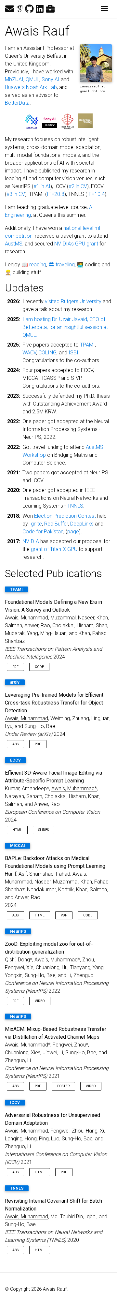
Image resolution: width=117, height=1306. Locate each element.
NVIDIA (30, 541)
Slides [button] (43, 830)
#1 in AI (41, 186)
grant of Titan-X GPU (54, 549)
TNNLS (75, 506)
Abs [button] (15, 744)
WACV (29, 352)
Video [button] (40, 1001)
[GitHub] (29, 9)
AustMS (13, 244)
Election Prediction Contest (65, 516)
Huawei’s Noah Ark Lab (31, 87)
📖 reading (33, 264)
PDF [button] (15, 667)
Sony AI (50, 79)
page (73, 531)
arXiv (15, 682)
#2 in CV (78, 186)
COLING (47, 352)
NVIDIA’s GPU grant (76, 244)
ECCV (15, 760)
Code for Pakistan (42, 531)
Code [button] (39, 667)
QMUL (32, 79)
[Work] (50, 9)
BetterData (17, 103)
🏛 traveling (61, 264)
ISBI (73, 352)
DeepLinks (82, 524)
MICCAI (17, 845)
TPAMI (87, 345)
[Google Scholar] (19, 9)
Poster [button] (63, 1086)
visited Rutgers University (73, 301)
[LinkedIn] (40, 9)
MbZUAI (14, 79)
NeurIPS (18, 931)
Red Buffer (56, 524)
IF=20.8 (55, 194)
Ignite (35, 524)
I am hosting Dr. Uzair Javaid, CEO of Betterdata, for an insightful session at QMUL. (65, 327)
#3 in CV (15, 194)
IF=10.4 (96, 194)
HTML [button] (17, 830)
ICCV (15, 1102)
